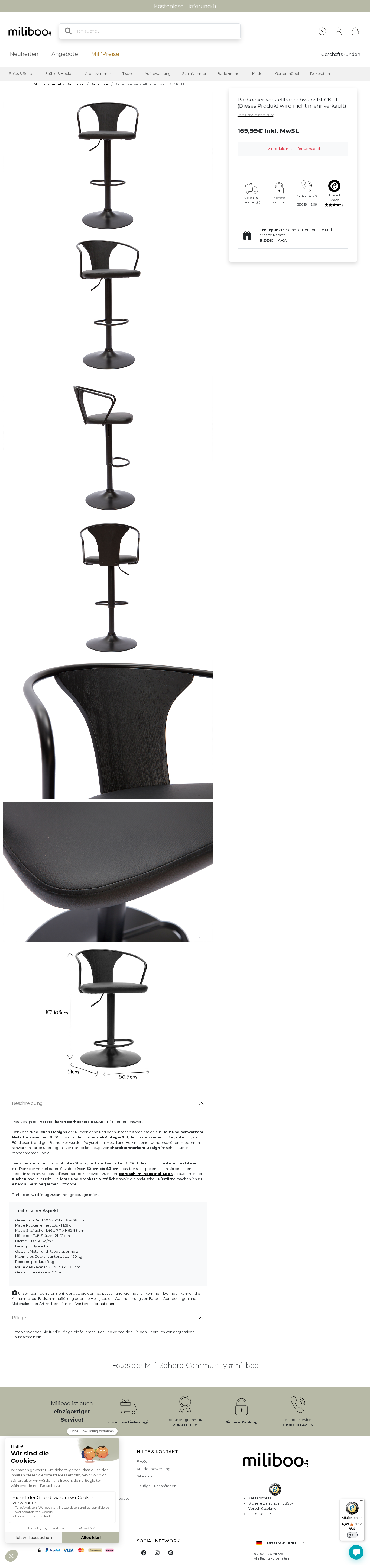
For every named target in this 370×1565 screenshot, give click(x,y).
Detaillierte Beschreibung (256, 115)
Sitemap (144, 1476)
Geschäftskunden (340, 54)
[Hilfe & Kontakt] (322, 31)
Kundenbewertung (153, 1469)
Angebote (64, 54)
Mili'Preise (105, 54)
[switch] (352, 1535)
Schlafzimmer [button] (194, 74)
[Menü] (361, 1502)
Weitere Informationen (95, 1304)
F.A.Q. (142, 1462)
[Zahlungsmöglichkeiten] (82, 1551)
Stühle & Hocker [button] (59, 74)
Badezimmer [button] (229, 74)
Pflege (19, 1317)
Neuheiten (24, 54)
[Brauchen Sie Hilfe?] (356, 1552)
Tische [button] (128, 74)
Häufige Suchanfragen (156, 1486)
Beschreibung (27, 1103)
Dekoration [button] (320, 74)
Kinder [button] (258, 74)
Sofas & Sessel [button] (21, 74)
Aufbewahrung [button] (158, 74)
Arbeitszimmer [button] (98, 74)
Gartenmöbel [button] (287, 74)
